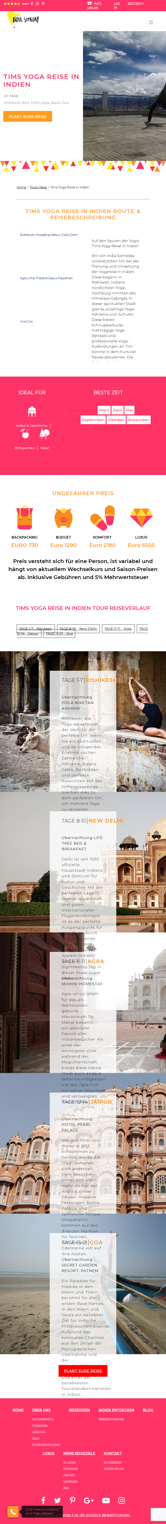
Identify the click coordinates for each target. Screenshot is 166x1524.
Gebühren (39, 1431)
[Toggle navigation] (151, 22)
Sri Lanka (69, 1462)
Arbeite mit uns (114, 1468)
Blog (148, 1410)
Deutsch (135, 3)
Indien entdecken (116, 1410)
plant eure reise (28, 116)
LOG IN (117, 5)
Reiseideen (79, 1410)
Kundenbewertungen (46, 1444)
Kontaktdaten (113, 1462)
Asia (66, 1487)
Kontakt (113, 1453)
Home (21, 187)
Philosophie (40, 1425)
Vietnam (69, 1474)
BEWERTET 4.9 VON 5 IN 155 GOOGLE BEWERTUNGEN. (83, 1515)
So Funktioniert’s (43, 1418)
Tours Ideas (38, 187)
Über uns (41, 1410)
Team (36, 1438)
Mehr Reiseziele (79, 1453)
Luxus (49, 1453)
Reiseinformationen (111, 1418)
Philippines (70, 1468)
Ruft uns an (94, 5)
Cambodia (70, 1481)
